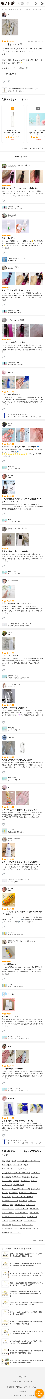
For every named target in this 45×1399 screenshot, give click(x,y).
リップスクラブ (18, 1185)
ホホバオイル (34, 1209)
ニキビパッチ (6, 1197)
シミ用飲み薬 (13, 1193)
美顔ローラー (16, 1225)
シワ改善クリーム (30, 1221)
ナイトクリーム (32, 1217)
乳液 (3, 1161)
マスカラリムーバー (24, 1169)
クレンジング (17, 1165)
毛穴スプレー (35, 1173)
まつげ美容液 (6, 1177)
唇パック (34, 1181)
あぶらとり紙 (35, 1189)
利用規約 (19, 1387)
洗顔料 (26, 1165)
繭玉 (11, 1205)
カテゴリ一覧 (17, 1381)
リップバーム (25, 1181)
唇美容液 (16, 1181)
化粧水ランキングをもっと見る (32, 148)
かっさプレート (15, 1233)
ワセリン (5, 1221)
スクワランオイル (8, 1213)
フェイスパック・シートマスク (22, 1197)
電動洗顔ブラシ (20, 1205)
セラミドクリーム (8, 1209)
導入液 (14, 1161)
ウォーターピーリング (9, 1229)
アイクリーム (16, 1177)
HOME (22, 1376)
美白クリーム (30, 1205)
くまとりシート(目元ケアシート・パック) (16, 1189)
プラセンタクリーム (21, 1209)
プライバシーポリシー (31, 1387)
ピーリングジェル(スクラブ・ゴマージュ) (16, 1173)
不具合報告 (22, 1391)
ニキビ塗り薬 (6, 1225)
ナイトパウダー (7, 1165)
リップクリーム (7, 1185)
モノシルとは (28, 1381)
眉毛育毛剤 (34, 1177)
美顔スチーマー (27, 1225)
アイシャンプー (7, 1181)
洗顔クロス (23, 1201)
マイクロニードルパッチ (10, 1201)
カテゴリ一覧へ (38, 1240)
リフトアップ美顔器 (24, 1229)
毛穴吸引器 (5, 1233)
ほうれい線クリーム (15, 1221)
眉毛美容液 (26, 1177)
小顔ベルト (36, 1229)
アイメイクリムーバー (9, 1169)
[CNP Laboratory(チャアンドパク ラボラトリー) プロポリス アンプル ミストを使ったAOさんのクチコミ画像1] (10, 27)
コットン (5, 1193)
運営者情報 (10, 1387)
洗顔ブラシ (5, 1205)
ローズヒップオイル (21, 1213)
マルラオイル (34, 1213)
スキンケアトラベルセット (28, 1193)
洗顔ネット (32, 1201)
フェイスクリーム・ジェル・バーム (14, 1217)
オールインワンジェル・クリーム (28, 1161)
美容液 (8, 1161)
